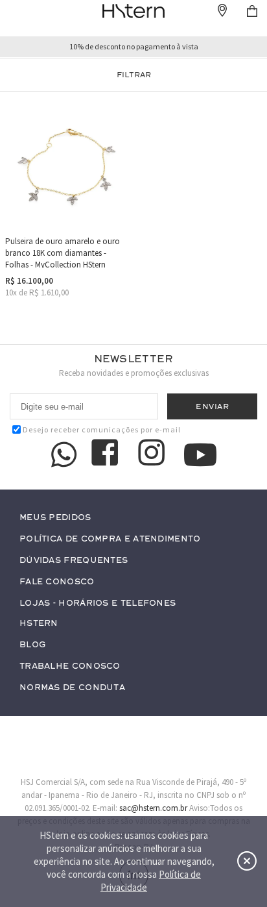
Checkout (252, 11)
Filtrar (134, 75)
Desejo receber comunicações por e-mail (102, 429)
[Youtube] (200, 455)
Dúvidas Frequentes (73, 560)
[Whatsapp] (64, 454)
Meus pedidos (55, 517)
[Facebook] (107, 454)
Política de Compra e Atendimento (110, 539)
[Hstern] (133, 11)
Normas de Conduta (72, 687)
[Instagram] (153, 454)
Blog (32, 645)
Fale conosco (57, 582)
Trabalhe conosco (70, 666)
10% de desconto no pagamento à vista (133, 47)
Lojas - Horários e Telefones (97, 603)
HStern (38, 623)
